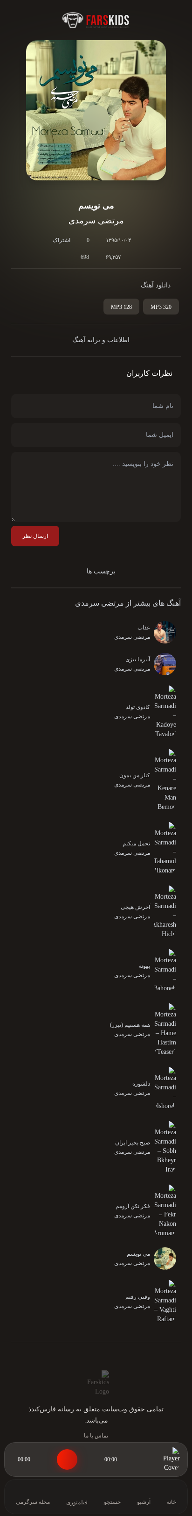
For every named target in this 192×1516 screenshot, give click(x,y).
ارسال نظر (35, 536)
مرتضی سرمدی (99, 603)
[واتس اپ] (111, 1356)
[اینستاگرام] (81, 1356)
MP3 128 (121, 307)
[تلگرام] (96, 1356)
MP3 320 (161, 307)
